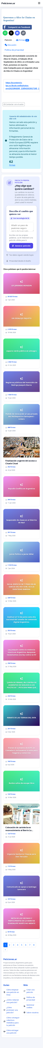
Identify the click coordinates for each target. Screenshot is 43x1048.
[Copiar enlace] (23, 33)
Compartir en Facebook (19, 27)
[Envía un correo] (17, 33)
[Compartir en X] (11, 33)
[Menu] (39, 3)
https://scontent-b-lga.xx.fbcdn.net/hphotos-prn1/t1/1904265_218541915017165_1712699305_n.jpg (22, 86)
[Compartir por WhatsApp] (5, 33)
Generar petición (22, 246)
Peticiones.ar (8, 3)
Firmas (23, 40)
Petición (8, 40)
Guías (6, 985)
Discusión (11, 45)
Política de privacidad (14, 50)
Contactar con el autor (15, 104)
